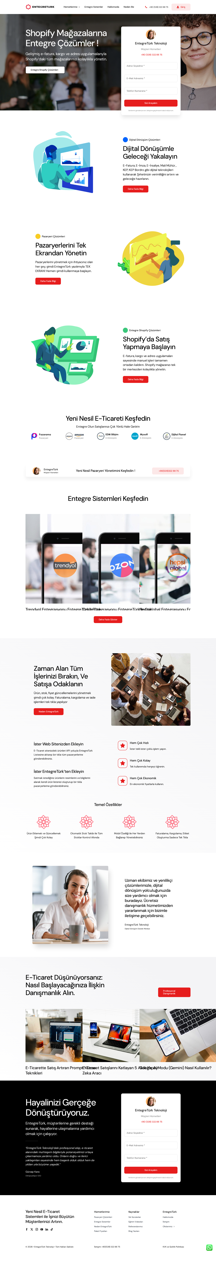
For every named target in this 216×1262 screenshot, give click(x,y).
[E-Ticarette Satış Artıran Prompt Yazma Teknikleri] (65, 1035)
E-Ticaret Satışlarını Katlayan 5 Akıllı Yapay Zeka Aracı (120, 1070)
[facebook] (27, 1229)
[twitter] (31, 1229)
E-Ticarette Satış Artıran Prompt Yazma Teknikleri (61, 1070)
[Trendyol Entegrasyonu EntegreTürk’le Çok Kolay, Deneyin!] (65, 559)
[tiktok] (51, 1229)
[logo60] (40, 5)
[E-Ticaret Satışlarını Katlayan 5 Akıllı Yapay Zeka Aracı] (122, 1035)
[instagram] (37, 1229)
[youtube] (41, 1229)
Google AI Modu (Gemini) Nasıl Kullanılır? (176, 1067)
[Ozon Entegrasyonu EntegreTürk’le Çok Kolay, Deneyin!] (122, 559)
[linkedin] (47, 1229)
